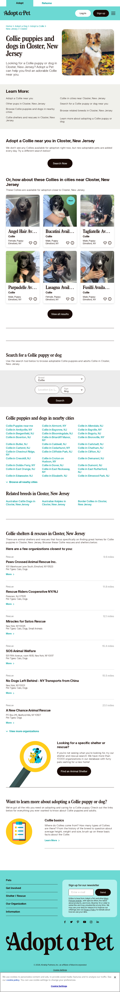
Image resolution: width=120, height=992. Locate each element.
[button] (30, 243)
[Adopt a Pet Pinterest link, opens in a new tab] (78, 921)
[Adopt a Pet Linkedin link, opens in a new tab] (97, 921)
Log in (83, 13)
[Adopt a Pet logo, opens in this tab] (60, 946)
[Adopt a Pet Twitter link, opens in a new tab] (72, 921)
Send (103, 892)
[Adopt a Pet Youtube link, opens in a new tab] (85, 921)
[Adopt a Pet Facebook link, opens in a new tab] (65, 921)
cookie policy (13, 980)
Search (60, 400)
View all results (60, 313)
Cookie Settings (60, 970)
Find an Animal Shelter (74, 771)
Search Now (60, 163)
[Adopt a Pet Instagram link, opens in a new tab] (92, 921)
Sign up (101, 13)
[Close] (115, 977)
